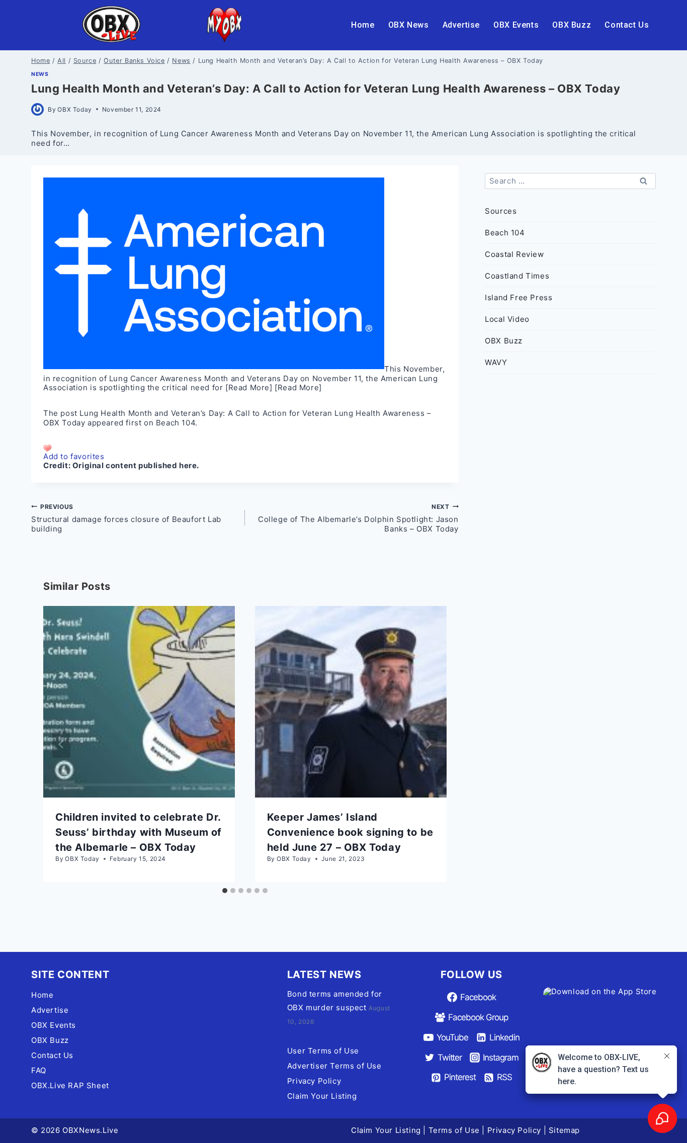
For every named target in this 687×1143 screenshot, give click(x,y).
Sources (501, 211)
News (39, 74)
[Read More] (249, 387)
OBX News (408, 25)
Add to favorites (74, 456)
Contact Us (627, 25)
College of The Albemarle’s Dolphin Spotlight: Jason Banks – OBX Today (358, 518)
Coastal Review (514, 254)
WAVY (496, 362)
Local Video (507, 319)
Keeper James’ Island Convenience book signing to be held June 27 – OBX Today (350, 832)
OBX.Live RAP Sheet (70, 1085)
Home (362, 25)
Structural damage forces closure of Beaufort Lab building (126, 518)
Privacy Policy (314, 1081)
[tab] (224, 890)
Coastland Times (517, 276)
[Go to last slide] (61, 744)
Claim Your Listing (322, 1096)
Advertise (461, 25)
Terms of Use (454, 1130)
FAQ (38, 1070)
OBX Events (516, 25)
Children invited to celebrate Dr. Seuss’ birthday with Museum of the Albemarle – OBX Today (138, 832)
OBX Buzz (571, 25)
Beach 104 (175, 422)
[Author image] (37, 109)
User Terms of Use (323, 1051)
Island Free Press (518, 297)
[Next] (428, 744)
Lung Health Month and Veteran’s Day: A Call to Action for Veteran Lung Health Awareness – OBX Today (237, 417)
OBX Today (74, 109)
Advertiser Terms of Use (334, 1066)
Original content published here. (135, 465)
